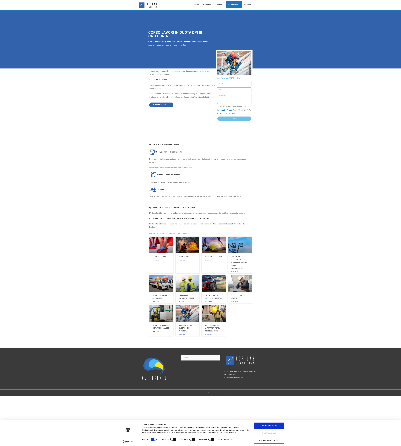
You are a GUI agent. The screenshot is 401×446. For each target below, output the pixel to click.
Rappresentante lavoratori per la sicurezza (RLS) (212, 328)
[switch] (173, 439)
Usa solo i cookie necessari (269, 440)
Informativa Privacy (225, 110)
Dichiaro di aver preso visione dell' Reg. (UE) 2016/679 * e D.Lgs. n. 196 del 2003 (234, 110)
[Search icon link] (258, 5)
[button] (161, 105)
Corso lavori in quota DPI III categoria (185, 328)
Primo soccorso (159, 257)
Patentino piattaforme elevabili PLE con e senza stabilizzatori (239, 262)
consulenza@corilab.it (236, 377)
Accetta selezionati (269, 433)
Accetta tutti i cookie (269, 426)
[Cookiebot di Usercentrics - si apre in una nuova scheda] (128, 441)
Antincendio (184, 257)
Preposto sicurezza (213, 257)
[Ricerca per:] (200, 358)
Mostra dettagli (223, 439)
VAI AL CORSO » (155, 260)
